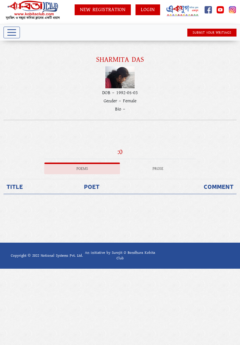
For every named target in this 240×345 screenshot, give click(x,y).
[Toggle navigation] (12, 32)
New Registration (103, 9)
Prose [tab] (157, 169)
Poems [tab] (82, 169)
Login (148, 9)
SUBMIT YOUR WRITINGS (212, 32)
